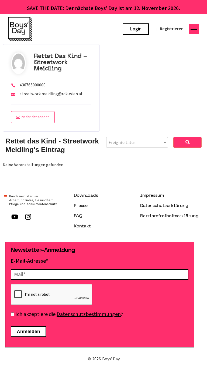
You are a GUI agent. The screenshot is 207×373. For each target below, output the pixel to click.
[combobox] (137, 142)
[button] (194, 29)
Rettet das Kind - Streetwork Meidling (60, 63)
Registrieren (172, 29)
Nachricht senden (36, 117)
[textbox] (137, 142)
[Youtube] (14, 216)
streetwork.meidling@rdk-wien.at (51, 94)
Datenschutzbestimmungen (89, 314)
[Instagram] (28, 216)
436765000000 (33, 85)
